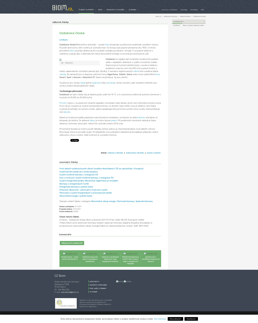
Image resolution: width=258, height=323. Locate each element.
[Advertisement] (189, 45)
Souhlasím (191, 319)
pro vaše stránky (98, 288)
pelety (114, 120)
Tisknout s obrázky (115, 153)
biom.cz (158, 16)
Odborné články (60, 22)
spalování (96, 83)
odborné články (185, 16)
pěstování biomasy (170, 16)
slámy (92, 120)
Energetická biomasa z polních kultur (76, 187)
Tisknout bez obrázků (135, 153)
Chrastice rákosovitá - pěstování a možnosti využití (83, 190)
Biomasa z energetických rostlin (74, 184)
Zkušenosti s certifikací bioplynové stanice (151, 259)
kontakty (194, 10)
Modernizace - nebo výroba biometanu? (69, 258)
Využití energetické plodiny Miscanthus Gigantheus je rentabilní (88, 181)
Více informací (160, 319)
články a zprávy (86, 10)
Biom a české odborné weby (193, 25)
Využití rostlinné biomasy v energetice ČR (78, 174)
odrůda (62, 74)
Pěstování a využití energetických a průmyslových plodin (85, 193)
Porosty (63, 103)
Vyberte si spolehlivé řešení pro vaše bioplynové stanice (110, 259)
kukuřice (141, 117)
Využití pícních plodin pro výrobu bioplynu (78, 172)
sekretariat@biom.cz (70, 292)
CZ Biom (63, 39)
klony (157, 74)
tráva (107, 44)
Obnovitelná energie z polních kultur (75, 196)
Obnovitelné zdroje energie (103, 201)
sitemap (183, 10)
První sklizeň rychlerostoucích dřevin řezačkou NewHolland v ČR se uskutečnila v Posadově (101, 168)
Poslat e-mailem (154, 153)
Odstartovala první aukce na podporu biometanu (90, 259)
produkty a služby (115, 10)
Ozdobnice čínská (199, 16)
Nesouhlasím (175, 319)
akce (100, 10)
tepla (82, 83)
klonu (72, 50)
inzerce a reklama (169, 10)
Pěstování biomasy (126, 201)
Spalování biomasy (144, 201)
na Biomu (176, 25)
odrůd (136, 71)
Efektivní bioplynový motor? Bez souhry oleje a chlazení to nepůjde (130, 260)
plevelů (67, 112)
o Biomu (132, 10)
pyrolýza (110, 83)
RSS (202, 10)
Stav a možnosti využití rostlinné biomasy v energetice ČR (86, 178)
